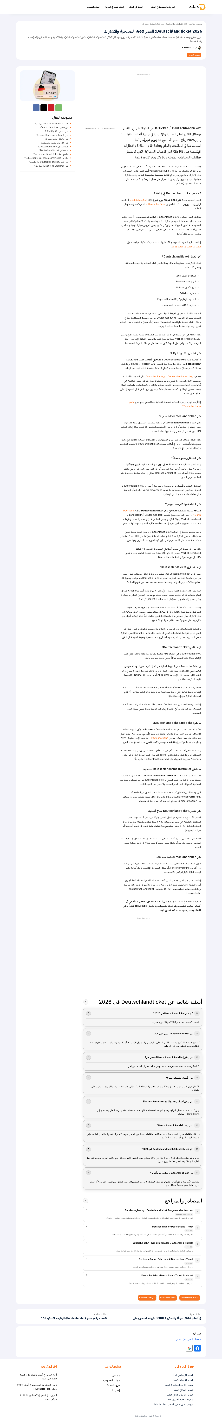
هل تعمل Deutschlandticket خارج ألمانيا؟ (48, 162)
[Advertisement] (143, 99)
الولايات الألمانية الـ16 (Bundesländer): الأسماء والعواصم (74, 1318)
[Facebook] (36, 107)
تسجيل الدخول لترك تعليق (188, 1339)
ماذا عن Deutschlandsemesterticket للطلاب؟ (46, 158)
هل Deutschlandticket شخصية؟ (52, 135)
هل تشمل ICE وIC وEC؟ (56, 131)
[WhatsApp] (58, 107)
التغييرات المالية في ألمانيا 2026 (186, 246)
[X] (43, 107)
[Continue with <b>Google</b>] (189, 1348)
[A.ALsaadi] (200, 48)
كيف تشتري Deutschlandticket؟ (53, 146)
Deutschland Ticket (190, 1297)
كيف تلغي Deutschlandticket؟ (53, 150)
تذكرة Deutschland (147, 1297)
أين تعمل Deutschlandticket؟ (54, 127)
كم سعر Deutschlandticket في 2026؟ (51, 123)
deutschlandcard (168, 1297)
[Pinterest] (51, 107)
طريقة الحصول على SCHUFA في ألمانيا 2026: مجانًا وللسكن (167, 1318)
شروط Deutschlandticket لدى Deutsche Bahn (170, 376)
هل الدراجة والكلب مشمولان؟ (54, 143)
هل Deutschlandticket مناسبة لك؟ (51, 166)
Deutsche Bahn (156, 204)
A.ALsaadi (186, 47)
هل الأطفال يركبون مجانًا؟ (56, 139)
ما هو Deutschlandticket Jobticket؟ (50, 154)
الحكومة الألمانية (139, 200)
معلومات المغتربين (195, 24)
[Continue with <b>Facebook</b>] (197, 1348)
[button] (34, 7)
